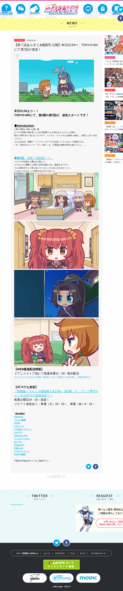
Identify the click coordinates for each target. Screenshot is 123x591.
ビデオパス (19, 426)
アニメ (17, 55)
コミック (110, 57)
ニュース (46, 553)
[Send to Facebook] (96, 469)
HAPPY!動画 (19, 454)
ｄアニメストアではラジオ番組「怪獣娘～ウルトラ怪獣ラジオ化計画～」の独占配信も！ (52, 377)
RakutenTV (19, 445)
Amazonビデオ (21, 436)
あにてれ (18, 442)
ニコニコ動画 (20, 420)
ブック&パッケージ (98, 553)
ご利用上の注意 (57, 587)
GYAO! (17, 423)
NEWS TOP (56, 476)
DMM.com (18, 448)
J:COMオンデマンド (23, 429)
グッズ (82, 553)
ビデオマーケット (22, 451)
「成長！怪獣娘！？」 (33, 158)
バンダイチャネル (22, 439)
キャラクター (60, 553)
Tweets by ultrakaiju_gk (17, 504)
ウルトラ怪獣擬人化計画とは (27, 553)
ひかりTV (18, 433)
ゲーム (110, 123)
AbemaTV (18, 417)
